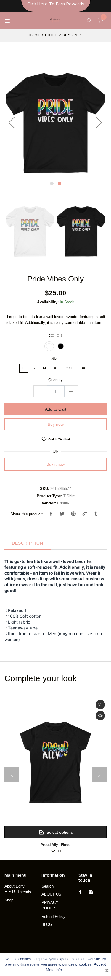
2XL (69, 368)
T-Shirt (69, 496)
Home (35, 35)
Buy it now (55, 464)
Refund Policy (53, 916)
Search (47, 886)
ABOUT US (51, 894)
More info (54, 970)
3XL (84, 368)
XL (56, 368)
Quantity (55, 380)
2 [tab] (59, 183)
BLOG (46, 924)
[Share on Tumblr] (96, 514)
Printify (63, 503)
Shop (8, 900)
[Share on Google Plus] (85, 514)
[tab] (27, 543)
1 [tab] (52, 183)
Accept (100, 964)
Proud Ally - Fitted (55, 845)
